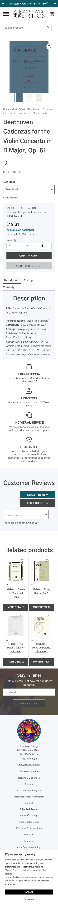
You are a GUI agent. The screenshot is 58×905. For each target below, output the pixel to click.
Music (15, 109)
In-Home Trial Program (29, 790)
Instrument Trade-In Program (29, 797)
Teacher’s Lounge (29, 816)
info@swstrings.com (29, 765)
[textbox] (26, 515)
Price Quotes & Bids (29, 822)
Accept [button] (29, 892)
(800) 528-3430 (29, 759)
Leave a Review (37, 495)
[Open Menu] (6, 14)
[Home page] (29, 14)
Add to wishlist (29, 266)
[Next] (54, 4)
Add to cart (29, 255)
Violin (23, 109)
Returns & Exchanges (29, 778)
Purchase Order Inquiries (29, 828)
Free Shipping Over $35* (29, 4)
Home (6, 109)
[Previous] (3, 4)
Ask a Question (37, 503)
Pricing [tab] (28, 280)
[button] (49, 46)
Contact (29, 803)
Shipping (29, 784)
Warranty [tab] (8, 287)
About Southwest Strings (29, 847)
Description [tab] (11, 280)
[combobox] (29, 189)
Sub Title (8, 181)
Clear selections (10, 198)
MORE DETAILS (16, 607)
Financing (29, 841)
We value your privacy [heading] (20, 854)
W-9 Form (29, 834)
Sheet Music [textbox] (12, 189)
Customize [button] (29, 899)
